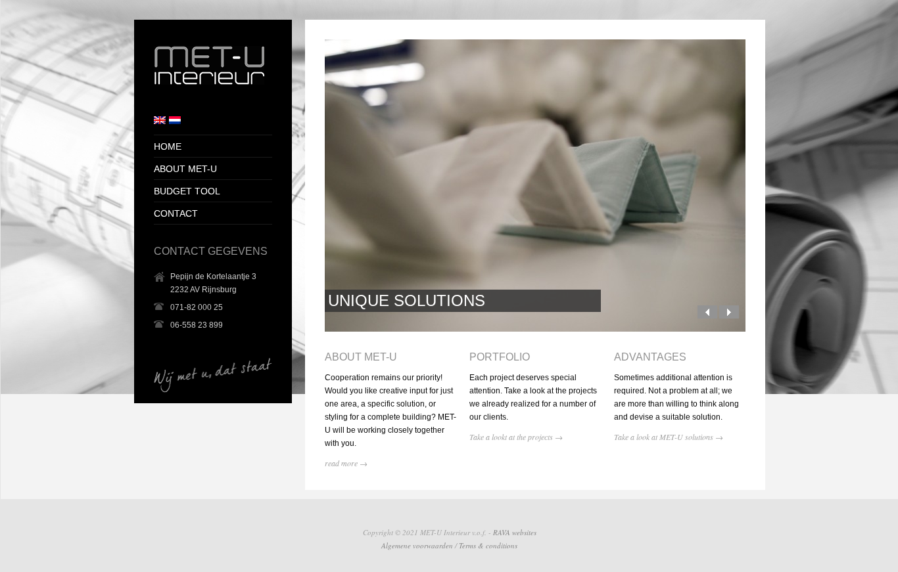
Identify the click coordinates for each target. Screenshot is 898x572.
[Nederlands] (175, 120)
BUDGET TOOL (187, 191)
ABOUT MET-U (361, 357)
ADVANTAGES (650, 357)
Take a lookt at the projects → (516, 436)
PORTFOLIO (499, 357)
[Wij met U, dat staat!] (209, 82)
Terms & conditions (488, 545)
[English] (160, 120)
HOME (167, 146)
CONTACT (176, 213)
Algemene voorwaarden (417, 545)
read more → (346, 463)
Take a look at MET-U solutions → (668, 436)
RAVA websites (514, 532)
